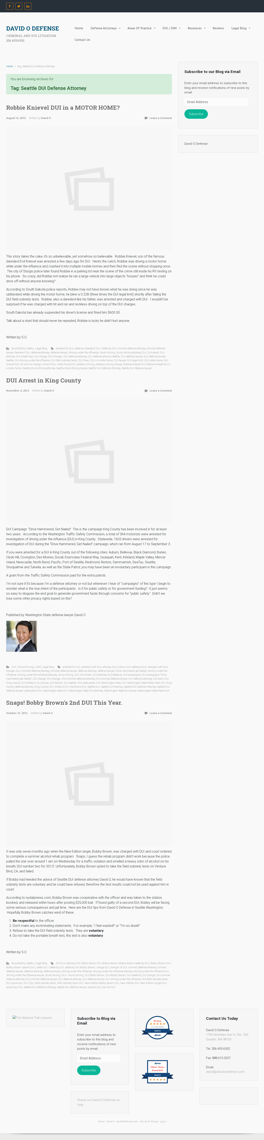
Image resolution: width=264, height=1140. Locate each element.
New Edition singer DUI (153, 983)
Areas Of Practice (139, 28)
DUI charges (55, 356)
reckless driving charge (109, 364)
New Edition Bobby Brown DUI (102, 983)
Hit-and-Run (49, 364)
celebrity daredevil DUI (87, 348)
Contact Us (82, 40)
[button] (21, 636)
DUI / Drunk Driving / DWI (26, 666)
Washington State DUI (55, 690)
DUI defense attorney (75, 356)
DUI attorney (99, 674)
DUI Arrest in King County (43, 380)
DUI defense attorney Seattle (104, 356)
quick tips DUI (14, 987)
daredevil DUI (22, 352)
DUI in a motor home (101, 360)
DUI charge (40, 356)
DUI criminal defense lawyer (111, 678)
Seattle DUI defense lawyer (137, 368)
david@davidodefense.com (225, 1072)
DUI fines (83, 360)
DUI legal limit (135, 360)
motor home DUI (66, 364)
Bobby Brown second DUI (20, 967)
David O (46, 118)
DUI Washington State (108, 682)
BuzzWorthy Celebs (23, 348)
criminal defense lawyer (64, 670)
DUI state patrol (86, 682)
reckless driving (85, 364)
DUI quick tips (14, 983)
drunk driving (107, 352)
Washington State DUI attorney (86, 690)
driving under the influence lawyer (25, 975)
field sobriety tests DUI (70, 983)
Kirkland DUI (62, 686)
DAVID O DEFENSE (32, 28)
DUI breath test (24, 356)
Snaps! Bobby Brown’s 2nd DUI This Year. (64, 702)
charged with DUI (157, 666)
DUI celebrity (134, 975)
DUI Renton (56, 682)
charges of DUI (118, 967)
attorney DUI (109, 666)
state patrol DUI (33, 690)
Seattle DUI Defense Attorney (104, 368)
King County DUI (43, 686)
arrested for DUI (64, 348)
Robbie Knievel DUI (134, 364)
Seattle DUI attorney (112, 686)
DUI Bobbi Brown (94, 975)
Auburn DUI (124, 666)
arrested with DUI (91, 666)
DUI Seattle (70, 682)
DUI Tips (29, 983)
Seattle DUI (93, 686)
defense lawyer (59, 352)
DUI (144, 352)
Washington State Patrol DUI (153, 690)
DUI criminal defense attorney (78, 678)
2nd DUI (60, 963)
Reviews (218, 28)
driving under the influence (83, 352)
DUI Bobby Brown (116, 975)
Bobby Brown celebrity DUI (134, 963)
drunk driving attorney (128, 352)
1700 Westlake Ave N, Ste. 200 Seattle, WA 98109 (227, 1037)
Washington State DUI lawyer (120, 690)
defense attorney (40, 352)
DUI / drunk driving (73, 975)
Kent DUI (160, 682)
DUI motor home (153, 360)
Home (79, 28)
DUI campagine (132, 674)
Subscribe (196, 114)
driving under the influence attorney (37, 674)
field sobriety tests (45, 983)
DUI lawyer (120, 360)
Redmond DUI (78, 686)
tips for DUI (108, 987)
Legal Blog (238, 28)
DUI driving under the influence (32, 360)
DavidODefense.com (127, 1121)
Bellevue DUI (139, 666)
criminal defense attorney (131, 348)
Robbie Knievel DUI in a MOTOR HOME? (63, 107)
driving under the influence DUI (151, 971)
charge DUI (103, 967)
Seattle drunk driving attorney (38, 368)
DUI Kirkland (28, 682)
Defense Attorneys (104, 28)
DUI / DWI (170, 28)
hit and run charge (30, 364)
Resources (195, 28)
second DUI (94, 987)
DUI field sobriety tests (64, 360)
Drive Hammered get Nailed (131, 670)
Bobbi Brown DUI (91, 963)
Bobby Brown (110, 963)
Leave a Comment (161, 118)
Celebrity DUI (108, 348)
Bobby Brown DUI (160, 963)
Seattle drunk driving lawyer (71, 368)
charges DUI (13, 670)
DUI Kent (158, 678)
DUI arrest (153, 352)
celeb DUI (42, 967)
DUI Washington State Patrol (138, 682)
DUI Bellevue (115, 674)
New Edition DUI (129, 983)
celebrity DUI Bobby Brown (80, 967)
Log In (163, 1121)
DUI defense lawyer (132, 356)
